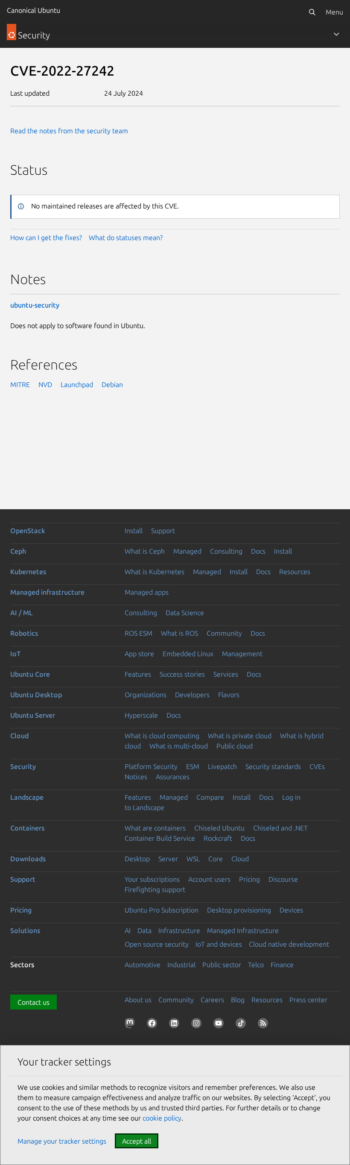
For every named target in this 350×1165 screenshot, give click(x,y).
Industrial (181, 964)
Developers (192, 694)
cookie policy (162, 1118)
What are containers (155, 828)
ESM (192, 766)
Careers (212, 1000)
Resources (294, 571)
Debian (112, 384)
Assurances (173, 777)
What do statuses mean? (126, 237)
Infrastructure (179, 930)
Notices (136, 777)
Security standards (273, 766)
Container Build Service (160, 838)
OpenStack (27, 530)
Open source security (157, 944)
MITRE (20, 384)
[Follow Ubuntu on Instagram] (198, 1025)
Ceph (18, 551)
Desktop (137, 859)
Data (144, 930)
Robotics (24, 633)
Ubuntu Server (32, 715)
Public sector (221, 964)
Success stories (182, 674)
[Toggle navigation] (336, 34)
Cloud (19, 735)
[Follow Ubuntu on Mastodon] (131, 1025)
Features (138, 674)
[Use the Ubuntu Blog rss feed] (264, 1025)
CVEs (317, 766)
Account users (209, 879)
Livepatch (222, 766)
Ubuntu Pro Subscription (161, 910)
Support (163, 530)
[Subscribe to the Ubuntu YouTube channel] (220, 1025)
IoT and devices (218, 944)
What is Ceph (145, 551)
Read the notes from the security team (69, 131)
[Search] (312, 12)
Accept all (136, 1141)
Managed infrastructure (47, 592)
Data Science (185, 612)
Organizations (145, 694)
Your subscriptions (152, 879)
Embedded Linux (188, 653)
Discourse (283, 879)
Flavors (228, 694)
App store (139, 653)
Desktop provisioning (239, 910)
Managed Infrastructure (243, 930)
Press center (308, 1000)
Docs (258, 551)
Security (23, 766)
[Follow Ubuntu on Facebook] (153, 1025)
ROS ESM (138, 633)
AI (128, 930)
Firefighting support (155, 889)
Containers (27, 828)
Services (225, 674)
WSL (193, 859)
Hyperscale (141, 715)
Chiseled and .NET (280, 828)
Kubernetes (28, 571)
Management (242, 653)
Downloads (28, 859)
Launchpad (77, 384)
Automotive (142, 964)
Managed (187, 551)
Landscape (27, 797)
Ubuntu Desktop (36, 694)
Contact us (34, 1002)
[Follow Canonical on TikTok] (242, 1025)
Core (215, 859)
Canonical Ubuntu (33, 10)
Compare (210, 797)
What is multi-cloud (178, 746)
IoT (15, 653)
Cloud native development (289, 944)
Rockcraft (218, 838)
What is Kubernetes (154, 571)
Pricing (249, 879)
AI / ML (21, 612)
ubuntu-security (34, 305)
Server (168, 859)
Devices (291, 910)
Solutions (25, 930)
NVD (45, 384)
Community (224, 633)
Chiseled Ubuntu (219, 828)
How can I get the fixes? (46, 237)
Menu (334, 12)
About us (138, 1000)
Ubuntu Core (30, 674)
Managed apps (147, 592)
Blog (238, 1000)
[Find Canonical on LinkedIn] (176, 1025)
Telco (256, 964)
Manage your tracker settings (62, 1141)
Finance (282, 964)
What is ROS (179, 633)
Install (134, 530)
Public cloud (234, 746)
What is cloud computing (162, 735)
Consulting (226, 551)
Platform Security (151, 766)
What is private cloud (239, 735)
